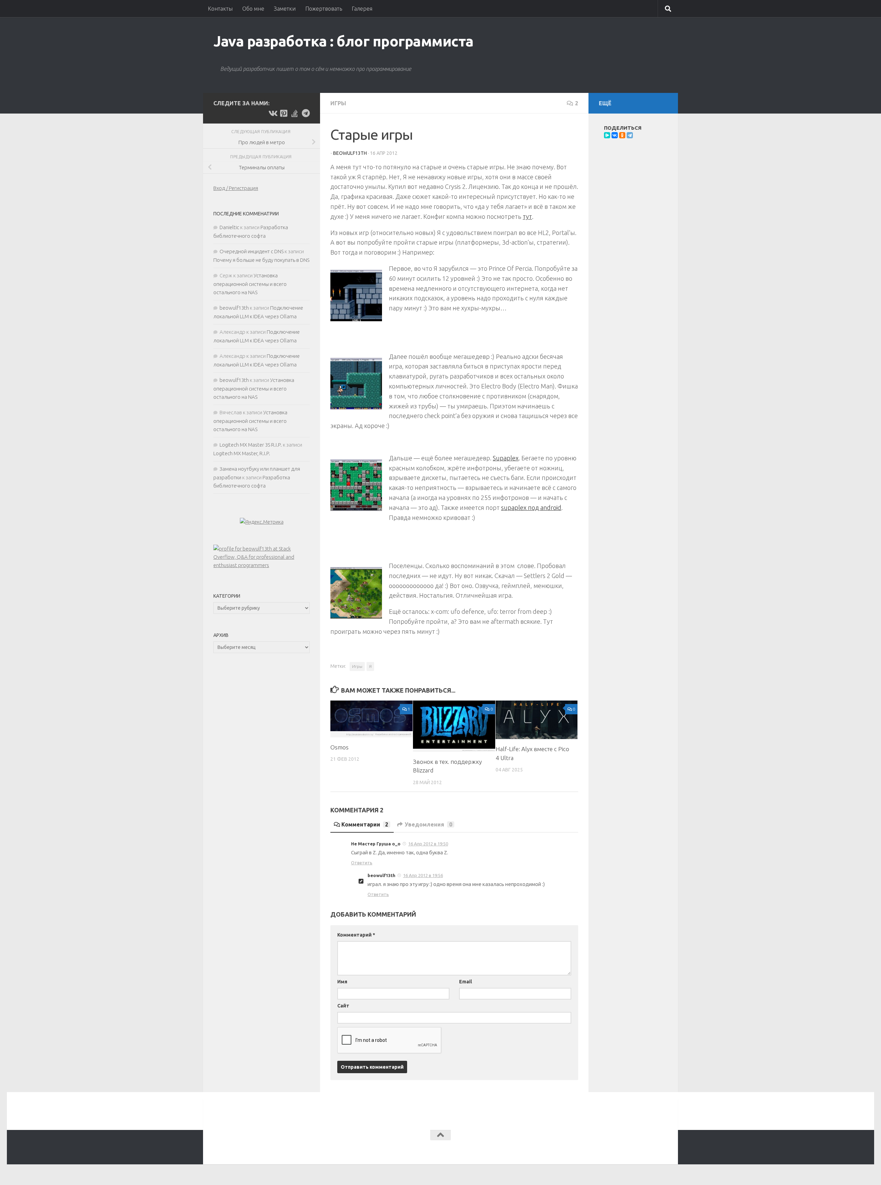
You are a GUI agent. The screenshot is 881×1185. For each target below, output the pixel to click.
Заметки (285, 9)
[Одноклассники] (622, 135)
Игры (338, 103)
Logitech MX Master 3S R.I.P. (251, 445)
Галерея (362, 9)
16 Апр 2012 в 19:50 (428, 843)
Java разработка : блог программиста (343, 41)
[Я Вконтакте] (272, 113)
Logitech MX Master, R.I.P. (241, 453)
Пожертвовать (323, 9)
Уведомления (428, 824)
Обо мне (253, 9)
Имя (342, 981)
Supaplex (506, 458)
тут (527, 216)
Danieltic (229, 227)
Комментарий (356, 935)
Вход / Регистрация (235, 188)
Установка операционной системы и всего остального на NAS (250, 284)
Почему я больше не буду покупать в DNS (261, 260)
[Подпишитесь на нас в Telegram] (305, 113)
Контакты (220, 9)
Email (465, 981)
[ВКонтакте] (615, 135)
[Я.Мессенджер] (607, 135)
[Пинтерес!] (283, 113)
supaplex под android (531, 507)
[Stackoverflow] (294, 113)
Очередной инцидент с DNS (252, 251)
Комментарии (364, 824)
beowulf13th (350, 153)
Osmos (339, 747)
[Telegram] (630, 135)
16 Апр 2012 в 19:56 (423, 875)
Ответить (361, 862)
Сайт (343, 1005)
